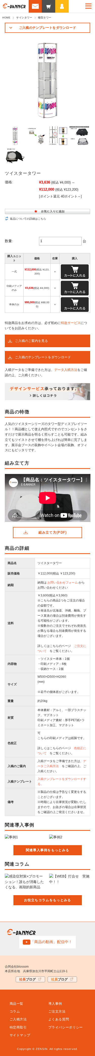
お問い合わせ (35, 6)
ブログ (27, 979)
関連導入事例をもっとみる (47, 850)
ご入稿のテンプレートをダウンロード (47, 28)
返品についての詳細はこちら (28, 218)
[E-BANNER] (14, 6)
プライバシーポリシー (65, 1027)
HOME (6, 17)
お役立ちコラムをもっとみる (47, 900)
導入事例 (55, 1003)
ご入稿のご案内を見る (31, 341)
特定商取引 (18, 1027)
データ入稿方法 (65, 370)
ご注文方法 (57, 1011)
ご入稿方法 (18, 1019)
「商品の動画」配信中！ (51, 941)
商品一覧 (17, 1003)
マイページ (62, 6)
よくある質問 (58, 1019)
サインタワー (24, 17)
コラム (15, 1011)
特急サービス (71, 323)
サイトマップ (20, 1035)
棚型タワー (44, 17)
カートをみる (48, 6)
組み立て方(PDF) (53, 532)
